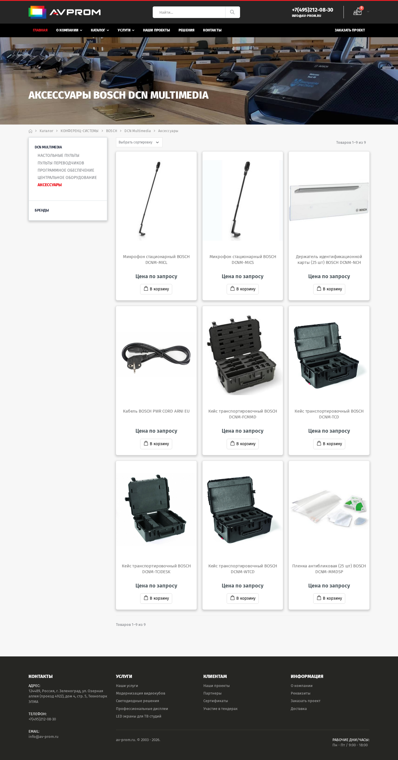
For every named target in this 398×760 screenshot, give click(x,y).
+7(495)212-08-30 (42, 719)
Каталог (98, 30)
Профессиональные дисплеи (142, 708)
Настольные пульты (58, 155)
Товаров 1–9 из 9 (351, 142)
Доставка (299, 708)
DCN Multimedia (137, 131)
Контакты (212, 30)
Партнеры (212, 693)
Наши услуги (127, 685)
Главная (40, 30)
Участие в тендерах (220, 708)
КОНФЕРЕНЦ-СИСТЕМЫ (79, 131)
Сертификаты (215, 701)
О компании (67, 30)
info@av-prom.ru (44, 736)
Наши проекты (156, 30)
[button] (361, 12)
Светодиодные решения (137, 701)
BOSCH (111, 131)
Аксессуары (50, 184)
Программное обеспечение (66, 170)
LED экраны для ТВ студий (138, 716)
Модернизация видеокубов (140, 693)
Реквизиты (301, 693)
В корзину (159, 289)
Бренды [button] (42, 210)
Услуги (124, 30)
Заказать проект (350, 30)
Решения (186, 30)
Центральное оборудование (67, 177)
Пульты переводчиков (61, 163)
